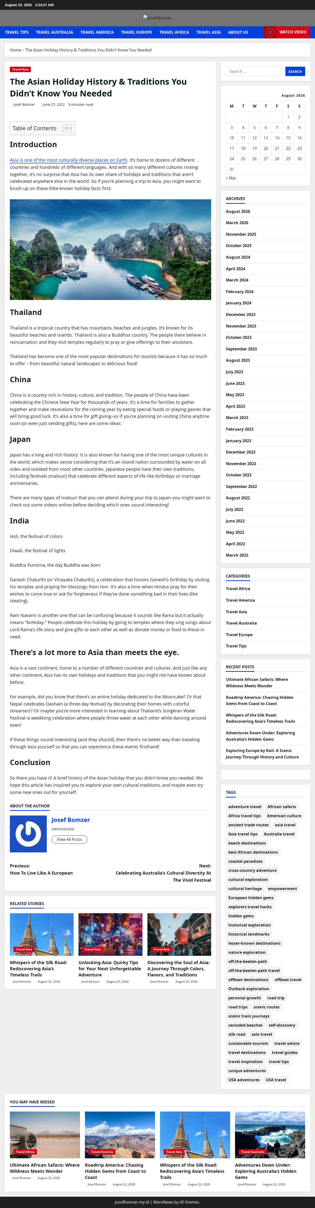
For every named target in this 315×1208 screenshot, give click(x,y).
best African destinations (253, 852)
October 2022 (239, 475)
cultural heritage (245, 888)
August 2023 (238, 360)
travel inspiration (245, 1061)
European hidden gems (251, 897)
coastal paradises (245, 861)
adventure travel (244, 806)
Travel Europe (136, 32)
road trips (238, 1007)
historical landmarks (248, 934)
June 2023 (235, 383)
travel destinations (247, 1052)
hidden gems (241, 916)
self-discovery (282, 1025)
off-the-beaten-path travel (254, 970)
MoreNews (163, 1202)
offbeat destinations (248, 979)
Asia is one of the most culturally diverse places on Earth (68, 160)
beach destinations (247, 843)
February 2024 (239, 291)
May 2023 (235, 394)
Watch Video (293, 32)
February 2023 (239, 429)
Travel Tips (17, 32)
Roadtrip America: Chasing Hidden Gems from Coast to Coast (115, 1171)
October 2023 (239, 337)
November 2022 (241, 463)
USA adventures (244, 1079)
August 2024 (238, 257)
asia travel (285, 825)
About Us (238, 32)
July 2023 (234, 372)
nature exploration (247, 952)
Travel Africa (174, 32)
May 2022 (235, 532)
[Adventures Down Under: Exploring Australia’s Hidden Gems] (270, 1135)
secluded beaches (245, 1025)
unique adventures (247, 1070)
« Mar (231, 178)
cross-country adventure (252, 870)
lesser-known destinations (254, 943)
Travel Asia (208, 32)
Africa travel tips (244, 815)
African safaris (282, 806)
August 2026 (238, 211)
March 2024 (237, 280)
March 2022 (237, 555)
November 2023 (241, 326)
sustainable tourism (248, 1043)
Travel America (97, 32)
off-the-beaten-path (247, 961)
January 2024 (238, 303)
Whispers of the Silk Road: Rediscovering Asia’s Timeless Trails (38, 968)
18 (243, 148)
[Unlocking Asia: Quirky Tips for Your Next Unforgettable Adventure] (110, 934)
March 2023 (237, 417)
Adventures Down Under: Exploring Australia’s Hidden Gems (266, 1171)
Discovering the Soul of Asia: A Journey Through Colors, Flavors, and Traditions (178, 968)
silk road (236, 1034)
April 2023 (235, 406)
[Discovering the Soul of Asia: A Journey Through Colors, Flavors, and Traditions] (179, 934)
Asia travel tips (243, 834)
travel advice (286, 1043)
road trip (275, 998)
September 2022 (241, 486)
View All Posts (69, 839)
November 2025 (241, 234)
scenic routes (267, 1007)
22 (288, 148)
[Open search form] (258, 32)
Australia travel (279, 834)
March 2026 (237, 222)
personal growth (244, 998)
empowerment (282, 888)
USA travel (276, 1079)
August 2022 (238, 498)
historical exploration (249, 925)
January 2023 (238, 440)
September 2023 (241, 349)
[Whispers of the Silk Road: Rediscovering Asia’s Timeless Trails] (42, 934)
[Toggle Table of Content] (64, 128)
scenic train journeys (248, 1016)
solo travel (262, 1034)
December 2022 (240, 452)
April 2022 (235, 544)
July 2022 (234, 509)
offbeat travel (288, 979)
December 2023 (240, 314)
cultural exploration (248, 879)
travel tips (279, 1061)
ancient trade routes (248, 825)
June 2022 (235, 521)
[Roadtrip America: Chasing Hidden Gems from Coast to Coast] (120, 1135)
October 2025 (239, 245)
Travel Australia (54, 32)
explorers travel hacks (250, 907)
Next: (163, 873)
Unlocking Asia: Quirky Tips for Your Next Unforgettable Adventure (110, 968)
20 (266, 148)
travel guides (285, 1052)
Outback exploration (248, 988)
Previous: (41, 869)
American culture (284, 815)
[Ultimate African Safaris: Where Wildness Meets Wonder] (45, 1135)
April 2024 (235, 268)
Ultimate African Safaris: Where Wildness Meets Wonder (45, 1168)
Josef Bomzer (24, 104)
